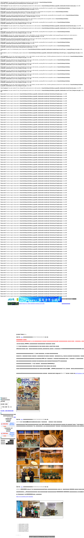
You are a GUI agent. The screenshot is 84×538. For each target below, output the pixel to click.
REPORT (33, 303)
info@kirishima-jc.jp (79, 373)
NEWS (29, 303)
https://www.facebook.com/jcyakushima (24, 496)
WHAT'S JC (24, 303)
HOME (20, 303)
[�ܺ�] (15, 417)
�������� (66, 303)
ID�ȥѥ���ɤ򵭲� (6, 406)
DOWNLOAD (38, 303)
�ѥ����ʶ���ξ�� (7, 410)
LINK (43, 303)
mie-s (22, 337)
